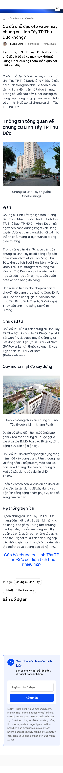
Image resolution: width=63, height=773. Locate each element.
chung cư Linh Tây (28, 582)
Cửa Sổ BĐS (14, 18)
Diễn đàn (29, 18)
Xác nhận (32, 698)
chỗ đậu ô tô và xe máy (19, 590)
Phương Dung (16, 43)
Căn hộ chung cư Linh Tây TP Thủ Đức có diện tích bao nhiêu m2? (31, 559)
